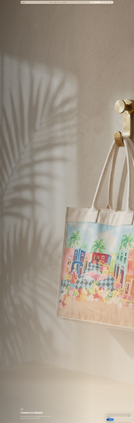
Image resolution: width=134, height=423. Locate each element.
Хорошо (110, 419)
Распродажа (64, 2)
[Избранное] (106, 2)
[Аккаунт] (109, 2)
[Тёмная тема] (103, 2)
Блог (59, 2)
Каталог (51, 2)
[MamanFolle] (23, 2)
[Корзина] (111, 2)
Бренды (55, 2)
